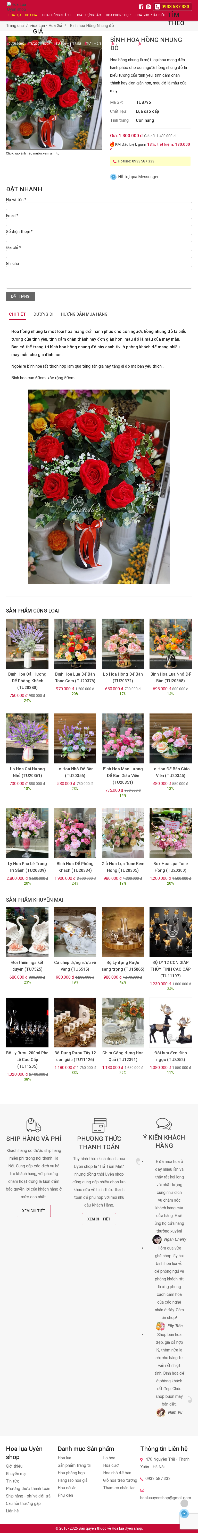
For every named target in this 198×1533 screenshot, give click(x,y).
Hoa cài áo (67, 1487)
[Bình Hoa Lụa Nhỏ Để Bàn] (170, 643)
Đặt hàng (20, 296)
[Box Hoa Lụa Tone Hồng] (170, 833)
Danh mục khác (21, 24)
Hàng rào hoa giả (72, 1480)
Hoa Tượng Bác (88, 15)
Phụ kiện (65, 1495)
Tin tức (12, 1481)
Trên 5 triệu (150, 44)
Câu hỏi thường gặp (23, 1503)
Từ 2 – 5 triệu (124, 44)
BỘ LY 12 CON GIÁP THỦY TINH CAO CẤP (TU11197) (170, 969)
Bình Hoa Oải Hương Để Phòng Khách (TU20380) (27, 681)
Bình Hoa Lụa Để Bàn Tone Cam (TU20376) (75, 677)
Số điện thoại (19, 231)
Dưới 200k (16, 44)
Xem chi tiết (33, 1211)
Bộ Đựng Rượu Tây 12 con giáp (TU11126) (75, 1056)
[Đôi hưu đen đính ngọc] (170, 1022)
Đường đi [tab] (43, 314)
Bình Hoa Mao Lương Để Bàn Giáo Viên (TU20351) (123, 775)
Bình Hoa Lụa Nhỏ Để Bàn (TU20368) (171, 677)
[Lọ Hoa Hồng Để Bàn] (123, 643)
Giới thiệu (14, 1466)
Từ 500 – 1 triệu (68, 44)
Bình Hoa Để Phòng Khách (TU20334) (75, 867)
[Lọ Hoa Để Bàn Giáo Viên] (170, 738)
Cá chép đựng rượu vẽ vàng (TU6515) (75, 966)
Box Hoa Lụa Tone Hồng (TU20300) (170, 867)
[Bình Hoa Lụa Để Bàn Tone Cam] (75, 643)
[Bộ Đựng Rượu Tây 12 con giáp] (75, 1022)
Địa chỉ (13, 247)
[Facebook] (142, 6)
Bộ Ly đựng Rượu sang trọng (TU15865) (123, 966)
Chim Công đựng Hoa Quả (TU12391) (123, 1056)
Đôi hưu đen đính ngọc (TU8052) (170, 1056)
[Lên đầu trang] (184, 1503)
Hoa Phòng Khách (56, 15)
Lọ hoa (109, 1458)
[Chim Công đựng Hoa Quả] (123, 1022)
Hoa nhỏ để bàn (117, 1472)
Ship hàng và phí (33, 1138)
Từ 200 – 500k (39, 44)
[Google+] (149, 6)
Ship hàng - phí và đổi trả (28, 1496)
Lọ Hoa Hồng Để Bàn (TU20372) (123, 677)
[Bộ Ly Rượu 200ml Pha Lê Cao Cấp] (27, 1022)
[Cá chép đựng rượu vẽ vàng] (75, 932)
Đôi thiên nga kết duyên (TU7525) (27, 966)
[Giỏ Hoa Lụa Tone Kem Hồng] (123, 833)
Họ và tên (16, 199)
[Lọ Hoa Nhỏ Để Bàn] (75, 738)
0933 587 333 (143, 161)
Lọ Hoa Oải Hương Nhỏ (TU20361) (27, 772)
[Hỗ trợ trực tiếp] (183, 1513)
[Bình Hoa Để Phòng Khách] (75, 833)
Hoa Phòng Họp (118, 15)
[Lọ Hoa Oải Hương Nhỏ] (27, 738)
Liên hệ (12, 1511)
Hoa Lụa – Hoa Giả (23, 15)
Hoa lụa (64, 1458)
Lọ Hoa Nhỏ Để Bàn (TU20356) (75, 772)
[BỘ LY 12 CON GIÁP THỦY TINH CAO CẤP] (170, 932)
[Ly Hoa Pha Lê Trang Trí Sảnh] (27, 833)
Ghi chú (12, 263)
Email (12, 215)
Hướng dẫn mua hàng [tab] (84, 314)
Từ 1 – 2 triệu (97, 44)
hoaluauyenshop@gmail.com (165, 1497)
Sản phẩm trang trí (74, 1465)
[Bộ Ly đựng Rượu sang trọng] (123, 932)
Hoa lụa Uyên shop (127, 1528)
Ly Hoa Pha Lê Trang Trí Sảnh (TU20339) (27, 867)
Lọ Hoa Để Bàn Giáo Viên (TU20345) (171, 772)
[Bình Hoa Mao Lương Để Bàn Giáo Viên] (123, 738)
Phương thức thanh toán (28, 1488)
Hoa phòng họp (71, 1472)
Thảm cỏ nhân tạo (119, 1487)
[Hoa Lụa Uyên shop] (17, 10)
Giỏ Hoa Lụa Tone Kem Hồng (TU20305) (123, 867)
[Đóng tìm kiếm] (192, 10)
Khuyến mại (16, 1473)
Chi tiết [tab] (17, 314)
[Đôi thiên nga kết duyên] (27, 932)
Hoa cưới (111, 1465)
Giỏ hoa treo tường (120, 1480)
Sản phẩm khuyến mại (34, 900)
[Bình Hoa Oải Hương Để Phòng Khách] (27, 643)
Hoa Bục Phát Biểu (150, 15)
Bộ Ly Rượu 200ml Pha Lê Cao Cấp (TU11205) (27, 1059)
